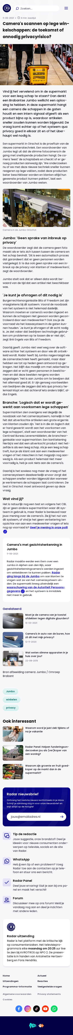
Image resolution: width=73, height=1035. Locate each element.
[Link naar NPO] (41, 1025)
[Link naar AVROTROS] (32, 1025)
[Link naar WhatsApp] (54, 1008)
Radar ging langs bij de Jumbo (33, 574)
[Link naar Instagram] (27, 1008)
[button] (66, 8)
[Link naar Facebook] (18, 1008)
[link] (10, 691)
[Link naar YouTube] (45, 1008)
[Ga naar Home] (7, 8)
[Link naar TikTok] (36, 1008)
